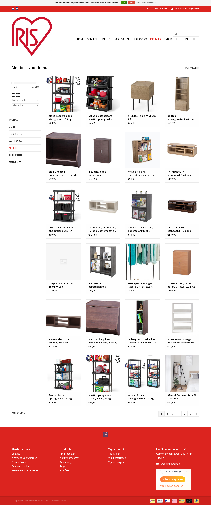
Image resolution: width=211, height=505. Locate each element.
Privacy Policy (19, 462)
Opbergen (93, 38)
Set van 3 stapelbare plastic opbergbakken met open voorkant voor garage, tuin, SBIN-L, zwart (102, 117)
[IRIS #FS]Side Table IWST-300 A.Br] (142, 94)
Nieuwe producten (69, 457)
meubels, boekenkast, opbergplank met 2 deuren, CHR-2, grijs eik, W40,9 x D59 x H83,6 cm (141, 229)
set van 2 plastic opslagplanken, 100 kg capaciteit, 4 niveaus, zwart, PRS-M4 (141, 397)
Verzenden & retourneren (25, 470)
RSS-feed (65, 470)
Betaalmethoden (21, 466)
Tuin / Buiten (190, 38)
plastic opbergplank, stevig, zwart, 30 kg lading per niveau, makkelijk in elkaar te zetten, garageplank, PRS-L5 (61, 117)
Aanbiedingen (67, 462)
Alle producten (67, 453)
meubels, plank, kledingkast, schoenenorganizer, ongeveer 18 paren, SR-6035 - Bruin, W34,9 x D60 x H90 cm (102, 173)
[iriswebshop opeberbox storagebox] (32, 36)
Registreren (114, 453)
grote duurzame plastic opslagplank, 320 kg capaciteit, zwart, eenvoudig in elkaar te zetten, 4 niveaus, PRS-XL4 (62, 229)
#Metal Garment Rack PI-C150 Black (182, 397)
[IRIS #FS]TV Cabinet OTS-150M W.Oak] (63, 261)
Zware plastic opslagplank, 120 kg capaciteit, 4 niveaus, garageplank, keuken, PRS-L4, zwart (61, 397)
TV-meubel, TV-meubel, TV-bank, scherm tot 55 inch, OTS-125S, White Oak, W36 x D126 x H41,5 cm (102, 229)
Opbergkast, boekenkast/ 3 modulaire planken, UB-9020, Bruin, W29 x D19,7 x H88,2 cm (142, 341)
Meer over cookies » (146, 3)
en (17, 8)
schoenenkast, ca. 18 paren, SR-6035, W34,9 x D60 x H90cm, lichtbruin (181, 285)
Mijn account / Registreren (187, 8)
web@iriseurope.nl (170, 463)
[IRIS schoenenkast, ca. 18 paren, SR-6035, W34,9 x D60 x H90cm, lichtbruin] (182, 261)
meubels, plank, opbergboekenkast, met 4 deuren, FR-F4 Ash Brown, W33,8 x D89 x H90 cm (142, 173)
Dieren (106, 38)
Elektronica (139, 38)
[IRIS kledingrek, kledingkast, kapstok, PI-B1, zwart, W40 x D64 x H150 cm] (142, 261)
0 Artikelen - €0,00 (159, 8)
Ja (123, 3)
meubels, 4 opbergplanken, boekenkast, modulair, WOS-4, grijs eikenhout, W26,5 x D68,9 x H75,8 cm (102, 285)
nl (13, 8)
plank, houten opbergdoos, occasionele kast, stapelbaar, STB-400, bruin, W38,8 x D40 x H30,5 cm (63, 173)
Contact (16, 453)
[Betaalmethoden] (152, 500)
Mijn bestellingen (117, 457)
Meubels (155, 38)
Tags (62, 466)
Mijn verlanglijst (116, 462)
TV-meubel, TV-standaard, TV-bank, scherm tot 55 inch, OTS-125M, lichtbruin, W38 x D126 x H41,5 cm (181, 173)
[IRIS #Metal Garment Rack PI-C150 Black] (182, 373)
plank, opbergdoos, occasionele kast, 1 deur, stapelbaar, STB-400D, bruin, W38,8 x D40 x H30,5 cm (102, 341)
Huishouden (121, 38)
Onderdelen (171, 38)
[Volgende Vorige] (196, 414)
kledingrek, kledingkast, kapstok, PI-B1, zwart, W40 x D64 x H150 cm (141, 285)
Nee (132, 3)
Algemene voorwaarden (24, 457)
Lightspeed (61, 500)
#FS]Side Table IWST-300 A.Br (142, 117)
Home (80, 38)
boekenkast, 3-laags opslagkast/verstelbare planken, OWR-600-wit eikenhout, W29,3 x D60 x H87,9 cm (181, 341)
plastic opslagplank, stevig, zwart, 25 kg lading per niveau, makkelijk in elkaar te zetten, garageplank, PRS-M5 (100, 397)
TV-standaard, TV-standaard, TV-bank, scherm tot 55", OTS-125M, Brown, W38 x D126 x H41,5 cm (181, 229)
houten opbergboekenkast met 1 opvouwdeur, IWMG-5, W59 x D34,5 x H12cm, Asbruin (182, 117)
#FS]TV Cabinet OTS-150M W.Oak (61, 285)
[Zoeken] (176, 34)
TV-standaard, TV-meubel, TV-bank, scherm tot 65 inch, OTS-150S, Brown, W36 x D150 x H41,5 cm (63, 341)
